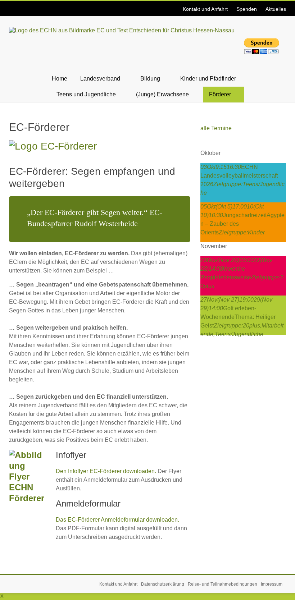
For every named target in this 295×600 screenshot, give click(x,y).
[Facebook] (10, 5)
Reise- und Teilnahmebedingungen (222, 584)
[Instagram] (12, 5)
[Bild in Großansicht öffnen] (53, 146)
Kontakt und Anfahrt (205, 9)
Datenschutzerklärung (162, 584)
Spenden (246, 9)
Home (59, 78)
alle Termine (216, 128)
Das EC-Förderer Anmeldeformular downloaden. (117, 520)
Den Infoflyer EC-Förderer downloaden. (106, 471)
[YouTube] (14, 5)
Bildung (150, 78)
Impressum (271, 584)
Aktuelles (276, 9)
